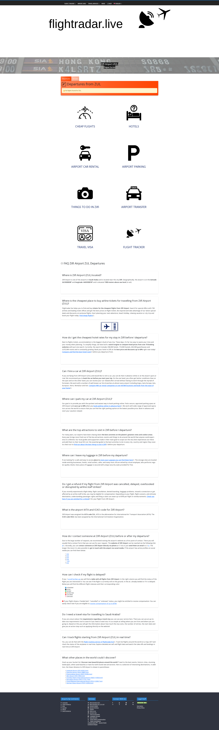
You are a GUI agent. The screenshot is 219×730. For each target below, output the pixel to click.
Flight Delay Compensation (98, 719)
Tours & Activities (95, 714)
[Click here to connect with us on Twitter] (133, 703)
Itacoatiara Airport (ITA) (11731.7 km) (78, 679)
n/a (67, 554)
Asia (63, 706)
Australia (65, 702)
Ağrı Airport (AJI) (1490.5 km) (75, 676)
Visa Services (93, 718)
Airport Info (82, 3)
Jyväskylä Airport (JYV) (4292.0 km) (77, 671)
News (103, 3)
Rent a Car (93, 711)
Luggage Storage (95, 716)
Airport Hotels (94, 706)
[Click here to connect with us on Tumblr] (119, 704)
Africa (64, 709)
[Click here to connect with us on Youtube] (119, 703)
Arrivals (75, 79)
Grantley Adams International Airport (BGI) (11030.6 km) (84, 678)
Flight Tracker (69, 3)
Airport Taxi (93, 713)
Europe (64, 708)
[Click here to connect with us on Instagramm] (112, 704)
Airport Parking (94, 708)
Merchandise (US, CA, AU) (96, 704)
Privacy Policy (140, 708)
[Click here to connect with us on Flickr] (126, 703)
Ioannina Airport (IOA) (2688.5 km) (77, 672)
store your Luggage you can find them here (116, 460)
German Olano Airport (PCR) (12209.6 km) (79, 683)
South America (66, 704)
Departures (66, 79)
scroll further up (74, 579)
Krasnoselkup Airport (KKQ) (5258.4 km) (79, 674)
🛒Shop (109, 3)
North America (66, 711)
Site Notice (140, 706)
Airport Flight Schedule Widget (97, 723)
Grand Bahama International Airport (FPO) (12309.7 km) (84, 681)
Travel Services (93, 3)
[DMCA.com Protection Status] (142, 703)
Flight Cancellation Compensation (94, 722)
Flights (92, 709)
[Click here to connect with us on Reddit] (126, 704)
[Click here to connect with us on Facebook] (112, 703)
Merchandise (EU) (94, 702)
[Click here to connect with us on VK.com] (133, 704)
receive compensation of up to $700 (103, 604)
